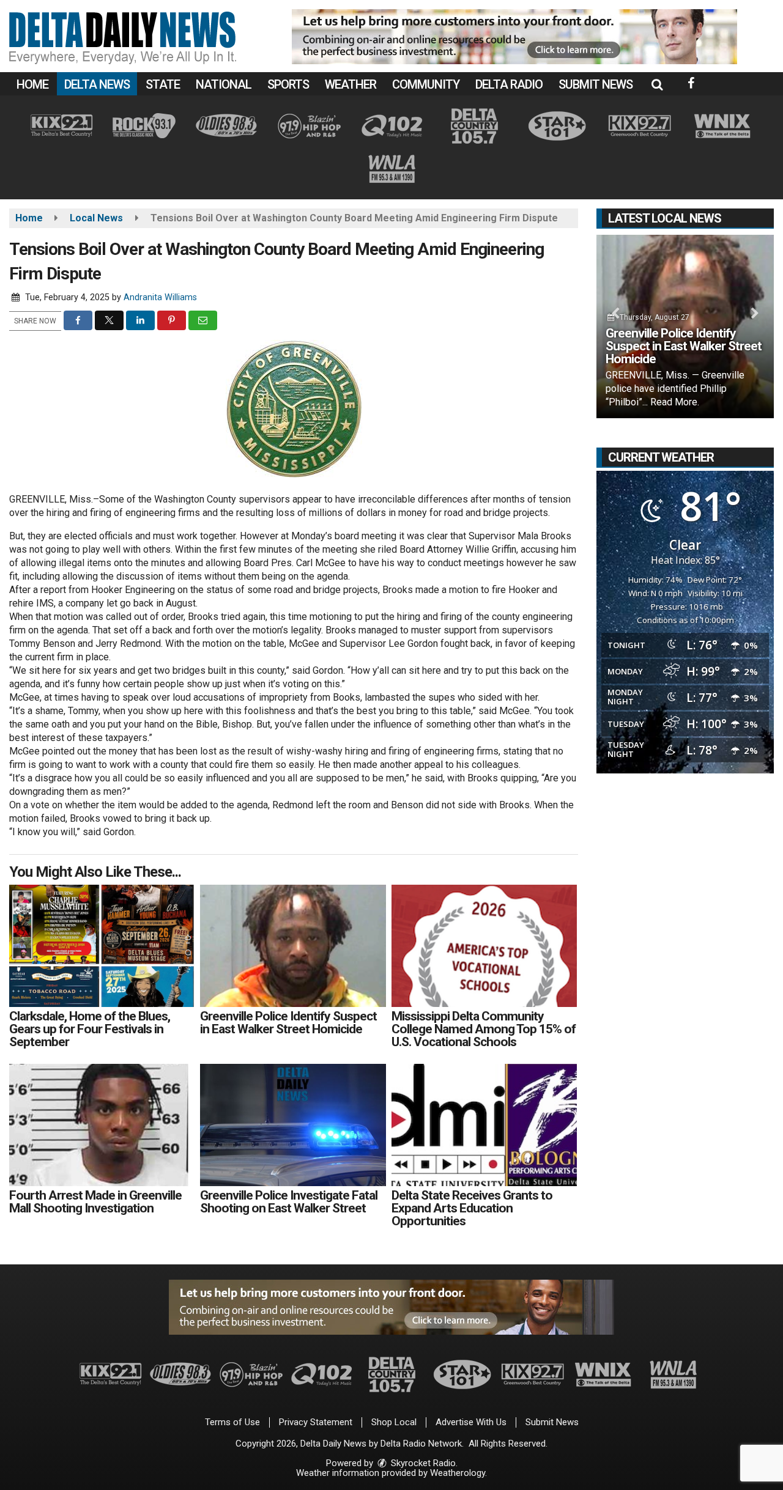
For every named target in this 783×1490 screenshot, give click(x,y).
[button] (657, 84)
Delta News (97, 84)
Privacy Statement (315, 1422)
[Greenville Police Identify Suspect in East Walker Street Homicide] (292, 946)
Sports (288, 84)
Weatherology (457, 1472)
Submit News (595, 84)
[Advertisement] (514, 36)
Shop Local (394, 1422)
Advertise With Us (471, 1422)
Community (425, 84)
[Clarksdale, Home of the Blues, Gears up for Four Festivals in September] (102, 946)
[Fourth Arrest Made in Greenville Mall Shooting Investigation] (102, 1125)
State (163, 84)
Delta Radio (509, 84)
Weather (350, 84)
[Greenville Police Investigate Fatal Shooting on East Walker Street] (292, 1125)
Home (32, 84)
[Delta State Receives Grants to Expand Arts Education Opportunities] (484, 1125)
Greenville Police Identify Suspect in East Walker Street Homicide (684, 346)
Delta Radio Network (421, 1443)
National (223, 84)
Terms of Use (232, 1422)
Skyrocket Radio (422, 1463)
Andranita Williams (160, 297)
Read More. (674, 402)
